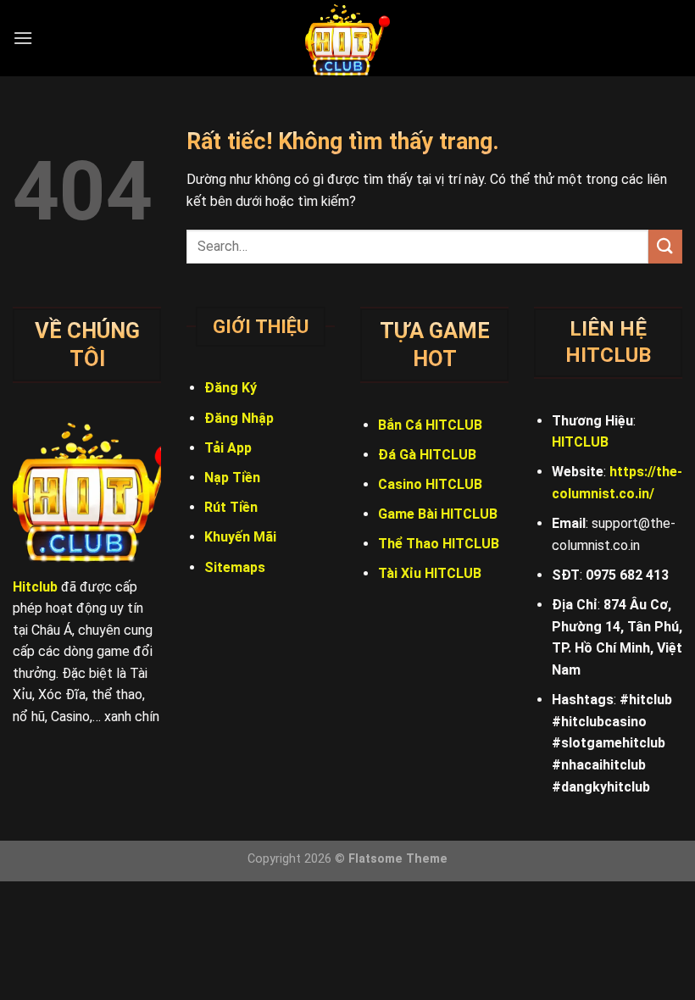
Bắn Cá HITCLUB (430, 425)
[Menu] (23, 37)
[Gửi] (665, 246)
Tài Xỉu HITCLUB (429, 573)
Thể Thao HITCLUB (438, 544)
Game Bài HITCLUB (438, 514)
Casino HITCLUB (430, 484)
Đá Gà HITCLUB (427, 455)
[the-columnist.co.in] (347, 38)
